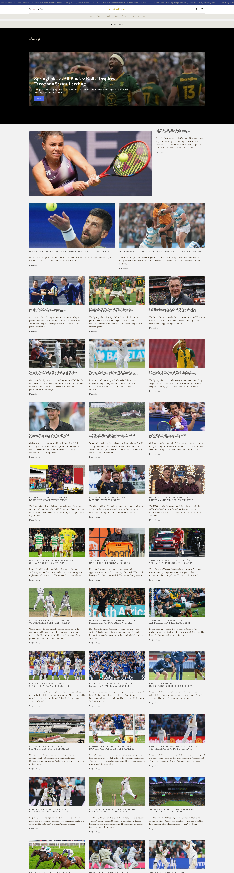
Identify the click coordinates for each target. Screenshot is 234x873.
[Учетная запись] (196, 9)
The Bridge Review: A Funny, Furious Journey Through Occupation (204, 2)
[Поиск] (30, 9)
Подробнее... (161, 152)
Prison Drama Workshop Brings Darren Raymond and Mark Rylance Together (141, 2)
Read (39, 99)
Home (113, 24)
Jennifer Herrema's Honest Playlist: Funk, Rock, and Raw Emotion (79, 2)
